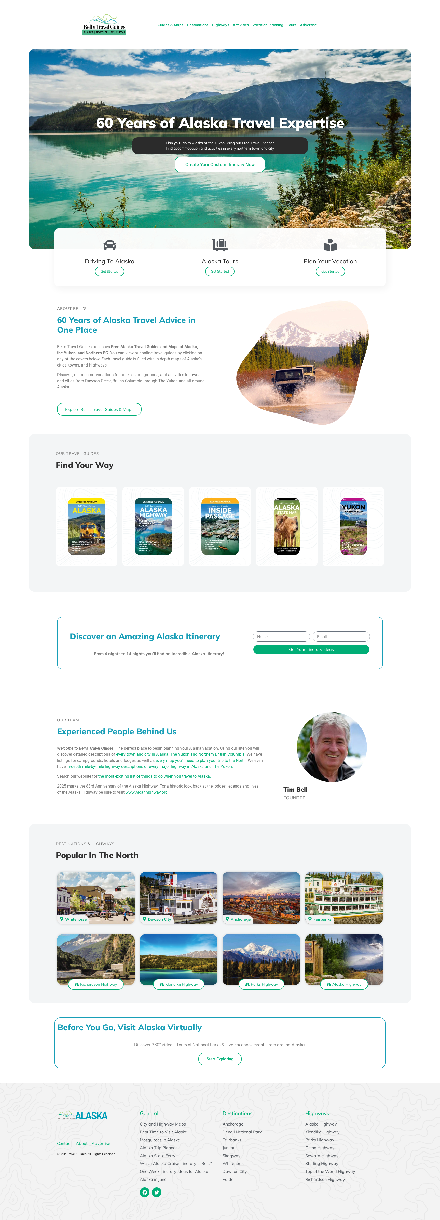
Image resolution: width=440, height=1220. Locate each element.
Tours (291, 25)
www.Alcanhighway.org (147, 792)
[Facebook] (144, 1192)
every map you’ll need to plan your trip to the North (201, 760)
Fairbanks (322, 919)
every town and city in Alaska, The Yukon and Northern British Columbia (180, 754)
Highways (220, 25)
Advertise (308, 25)
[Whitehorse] (62, 919)
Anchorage (241, 919)
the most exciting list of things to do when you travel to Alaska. (154, 776)
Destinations (197, 25)
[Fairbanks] (310, 919)
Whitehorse (76, 919)
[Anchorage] (227, 919)
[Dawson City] (144, 919)
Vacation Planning (267, 25)
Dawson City (159, 919)
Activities (241, 25)
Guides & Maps (170, 25)
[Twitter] (156, 1192)
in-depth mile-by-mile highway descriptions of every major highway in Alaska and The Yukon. (150, 766)
